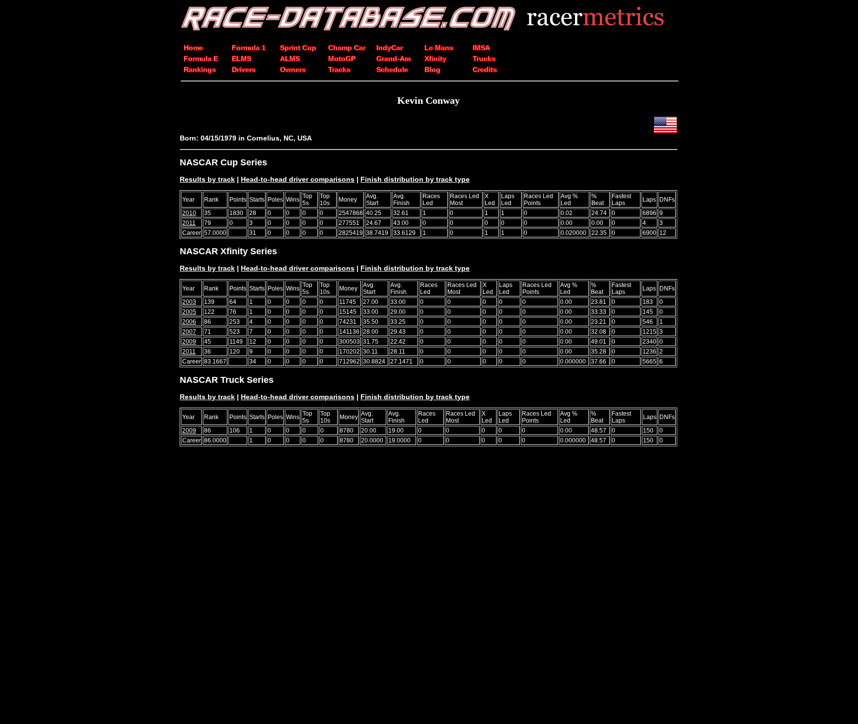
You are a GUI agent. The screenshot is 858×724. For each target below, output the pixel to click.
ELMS (241, 59)
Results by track (207, 179)
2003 (189, 301)
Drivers (244, 69)
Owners (293, 69)
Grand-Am (393, 59)
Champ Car (346, 48)
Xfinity (435, 59)
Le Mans (439, 48)
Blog (432, 69)
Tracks (339, 69)
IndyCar (389, 48)
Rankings (200, 69)
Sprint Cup (298, 48)
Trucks (484, 59)
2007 (189, 331)
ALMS (290, 59)
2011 (189, 222)
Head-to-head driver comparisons (298, 179)
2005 (189, 311)
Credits (485, 69)
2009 (189, 341)
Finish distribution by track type (415, 179)
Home (193, 48)
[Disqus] (428, 591)
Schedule (392, 69)
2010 (189, 213)
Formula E (201, 59)
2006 (189, 321)
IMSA (481, 48)
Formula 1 (249, 48)
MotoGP (342, 59)
